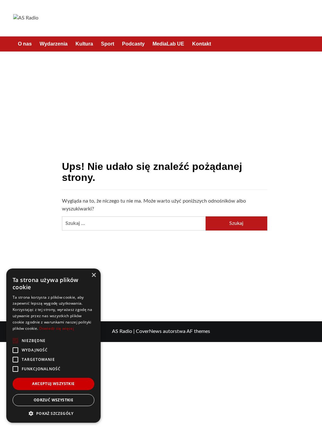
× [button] (93, 275)
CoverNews (149, 331)
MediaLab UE (168, 43)
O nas (25, 43)
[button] (305, 43)
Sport (107, 43)
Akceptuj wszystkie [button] (53, 383)
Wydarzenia (54, 43)
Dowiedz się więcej (56, 328)
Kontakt (201, 43)
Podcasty (133, 43)
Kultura (84, 43)
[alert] (53, 346)
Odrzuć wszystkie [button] (53, 400)
